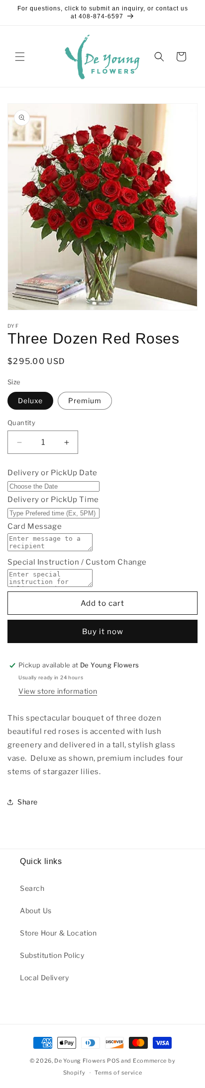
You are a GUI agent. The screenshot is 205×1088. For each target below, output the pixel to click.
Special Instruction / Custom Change (77, 562)
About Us (36, 910)
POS (113, 1060)
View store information (57, 691)
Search (32, 888)
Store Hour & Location (58, 933)
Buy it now (102, 631)
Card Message (34, 526)
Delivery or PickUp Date (52, 472)
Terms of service (118, 1072)
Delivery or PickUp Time (53, 499)
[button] (20, 57)
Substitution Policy (52, 955)
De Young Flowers (79, 1060)
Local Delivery (44, 977)
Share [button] (27, 802)
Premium (85, 400)
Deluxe (30, 400)
